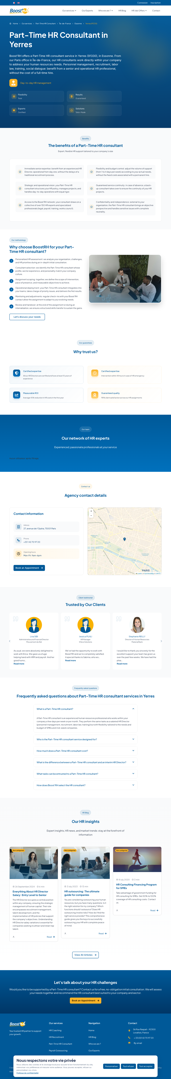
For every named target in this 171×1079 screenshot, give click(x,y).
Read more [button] (19, 663)
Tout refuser (128, 1066)
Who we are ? (95, 1043)
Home (91, 1030)
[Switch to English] (18, 2)
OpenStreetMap (149, 573)
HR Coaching (55, 1030)
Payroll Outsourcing (58, 1050)
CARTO (158, 573)
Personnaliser (111, 1066)
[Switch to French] (13, 2)
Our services (56, 1023)
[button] (125, 539)
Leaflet (139, 573)
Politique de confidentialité (27, 1073)
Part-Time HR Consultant (60, 1043)
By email (138, 1043)
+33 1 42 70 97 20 (32, 542)
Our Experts (94, 1050)
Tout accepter (145, 1066)
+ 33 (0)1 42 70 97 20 (144, 1037)
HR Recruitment (56, 1037)
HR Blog (92, 1037)
